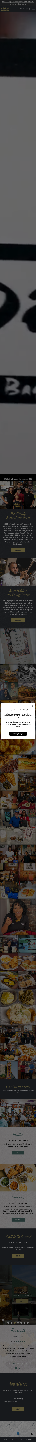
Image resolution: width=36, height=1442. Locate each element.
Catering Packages (18, 734)
